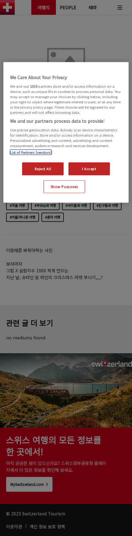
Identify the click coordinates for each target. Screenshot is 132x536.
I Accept (89, 168)
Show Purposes (64, 186)
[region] (66, 132)
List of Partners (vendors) (31, 152)
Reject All (43, 168)
